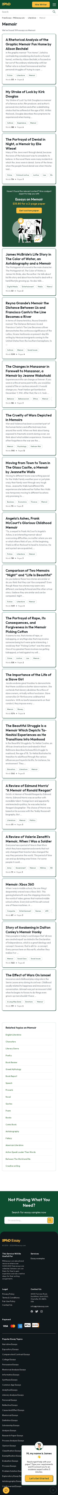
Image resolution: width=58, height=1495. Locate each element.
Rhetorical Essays (10, 1415)
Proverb (9, 1090)
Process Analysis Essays (13, 1440)
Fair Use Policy (8, 1301)
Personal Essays (9, 1400)
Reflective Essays (10, 1405)
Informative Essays (10, 1374)
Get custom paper (29, 210)
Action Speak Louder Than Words (21, 1152)
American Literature (14, 1145)
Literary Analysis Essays (13, 1395)
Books (8, 1117)
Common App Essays (11, 1385)
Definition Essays (10, 1420)
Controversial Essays (11, 1486)
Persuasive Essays (10, 1364)
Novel (8, 1097)
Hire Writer (41, 4)
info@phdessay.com (40, 1306)
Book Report (11, 1076)
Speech (9, 1083)
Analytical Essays (9, 1390)
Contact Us (7, 1305)
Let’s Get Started (39, 1478)
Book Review (11, 1062)
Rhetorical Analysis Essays (14, 1369)
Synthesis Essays (9, 1379)
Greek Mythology (13, 1069)
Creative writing (13, 1166)
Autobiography (12, 1131)
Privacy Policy (8, 1294)
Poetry (9, 1055)
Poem (8, 1110)
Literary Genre (12, 1048)
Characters (11, 1041)
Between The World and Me (18, 1159)
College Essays (9, 1359)
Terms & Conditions (11, 1297)
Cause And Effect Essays (13, 1410)
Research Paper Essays (12, 1435)
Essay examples (38, 1258)
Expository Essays (10, 1349)
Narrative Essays (9, 1344)
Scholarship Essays (10, 1425)
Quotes (9, 1104)
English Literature (13, 1034)
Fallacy (9, 1138)
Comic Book (11, 1124)
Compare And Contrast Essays (16, 1354)
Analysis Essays (9, 1430)
